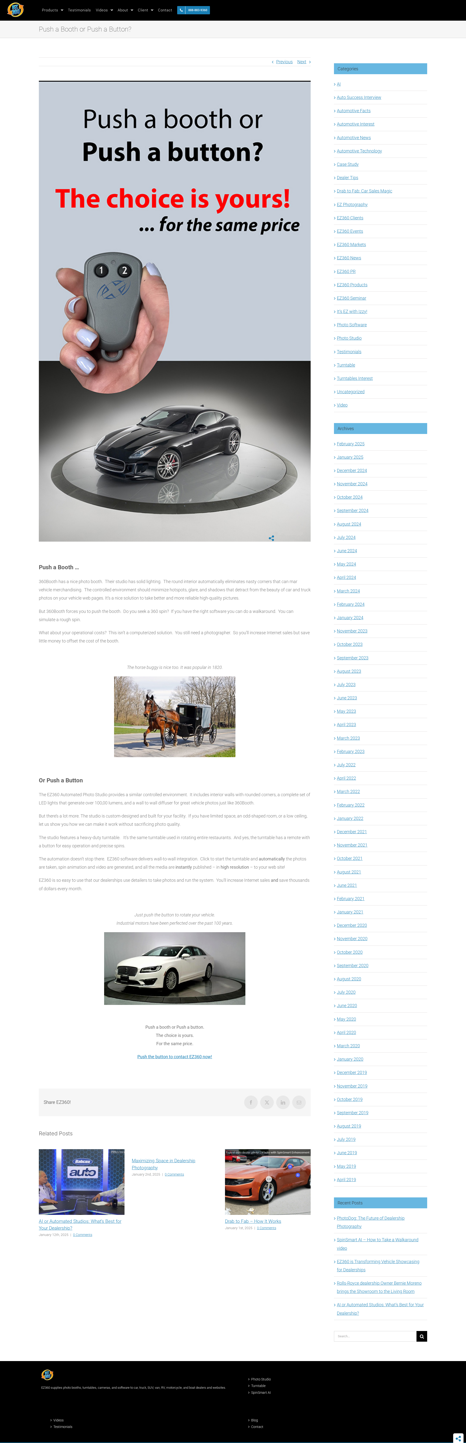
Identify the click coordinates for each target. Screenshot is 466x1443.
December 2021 (352, 831)
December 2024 (352, 470)
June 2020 (347, 1005)
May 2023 (346, 711)
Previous (284, 61)
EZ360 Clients (350, 217)
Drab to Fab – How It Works (253, 1221)
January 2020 (350, 1059)
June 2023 (347, 697)
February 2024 (351, 604)
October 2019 (350, 1099)
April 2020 (346, 1032)
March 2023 (348, 738)
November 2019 (352, 1086)
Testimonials (349, 351)
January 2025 (350, 457)
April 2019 (346, 1179)
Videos (58, 1420)
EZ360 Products (352, 284)
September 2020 (352, 965)
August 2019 (349, 1126)
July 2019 (346, 1139)
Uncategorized (351, 391)
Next (301, 61)
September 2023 (352, 657)
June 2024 (347, 550)
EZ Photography (352, 204)
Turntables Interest (355, 378)
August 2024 (349, 524)
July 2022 (346, 764)
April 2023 (346, 724)
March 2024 (348, 590)
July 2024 (346, 537)
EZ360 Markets (351, 244)
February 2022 (351, 805)
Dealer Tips (347, 177)
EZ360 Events (350, 231)
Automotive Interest (355, 124)
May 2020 (346, 1019)
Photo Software (352, 324)
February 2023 (351, 751)
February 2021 (351, 898)
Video (342, 405)
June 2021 (347, 885)
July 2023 (346, 684)
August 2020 (349, 978)
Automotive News (354, 137)
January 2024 (350, 617)
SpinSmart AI (261, 1393)
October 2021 (350, 858)
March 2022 (348, 791)
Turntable (346, 365)
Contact (257, 1427)
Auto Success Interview (359, 97)
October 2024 (350, 497)
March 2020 (348, 1045)
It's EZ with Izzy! (352, 311)
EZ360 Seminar (351, 298)
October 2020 (350, 952)
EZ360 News (349, 257)
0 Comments (82, 1235)
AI (339, 84)
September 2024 (352, 510)
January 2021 (350, 911)
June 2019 (347, 1152)
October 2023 (350, 644)
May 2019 (346, 1166)
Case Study (348, 164)
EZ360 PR (346, 271)
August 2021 (349, 871)
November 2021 (352, 845)
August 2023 (349, 671)
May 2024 (346, 564)
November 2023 (352, 630)
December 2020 (352, 925)
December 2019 (352, 1072)
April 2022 (346, 778)
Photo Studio (349, 338)
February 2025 (351, 443)
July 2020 (346, 992)
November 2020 (352, 938)
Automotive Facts (354, 110)
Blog (254, 1420)
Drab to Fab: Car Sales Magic (364, 190)
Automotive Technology (359, 150)
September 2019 (352, 1112)
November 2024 (352, 483)
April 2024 (346, 577)
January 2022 (350, 818)
